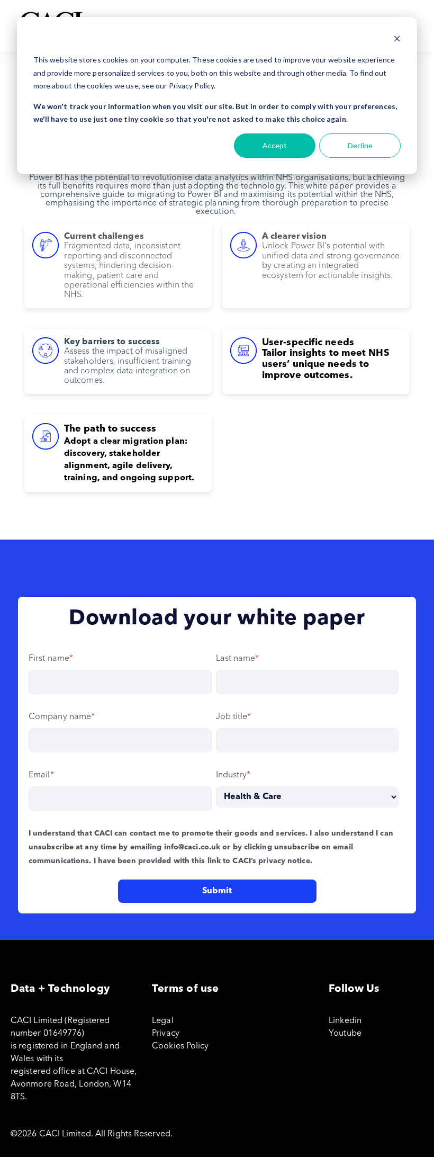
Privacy (165, 1033)
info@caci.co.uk (192, 847)
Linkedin (345, 1021)
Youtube (345, 1033)
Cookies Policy (180, 1046)
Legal (163, 1021)
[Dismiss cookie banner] (397, 40)
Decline (360, 145)
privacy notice (284, 861)
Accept (275, 145)
